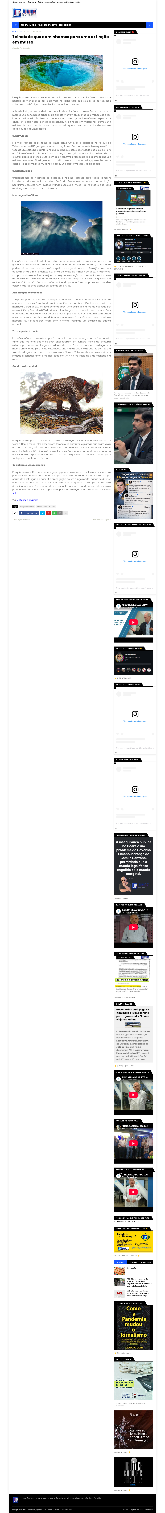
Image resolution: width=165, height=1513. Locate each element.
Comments (146, 1262)
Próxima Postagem (101, 520)
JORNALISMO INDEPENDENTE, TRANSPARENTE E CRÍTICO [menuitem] (46, 25)
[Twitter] (42, 513)
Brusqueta (131, 1268)
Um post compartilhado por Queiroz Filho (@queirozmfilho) (140, 339)
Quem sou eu (18, 2)
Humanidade (42, 507)
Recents (133, 1262)
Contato (32, 2)
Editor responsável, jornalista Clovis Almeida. (59, 2)
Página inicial (17, 31)
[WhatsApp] (54, 513)
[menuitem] (15, 25)
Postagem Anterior (22, 520)
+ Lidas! (120, 1262)
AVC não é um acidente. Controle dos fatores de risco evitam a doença (138, 1293)
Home (125, 1509)
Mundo (52, 507)
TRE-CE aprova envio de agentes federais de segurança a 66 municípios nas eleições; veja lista (139, 1282)
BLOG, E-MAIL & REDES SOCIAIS (126, 1221)
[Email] (60, 513)
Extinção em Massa (33, 31)
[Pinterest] (48, 513)
